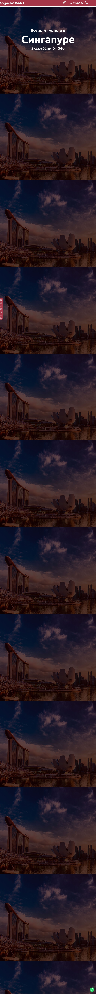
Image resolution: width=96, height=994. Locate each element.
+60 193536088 (75, 3)
